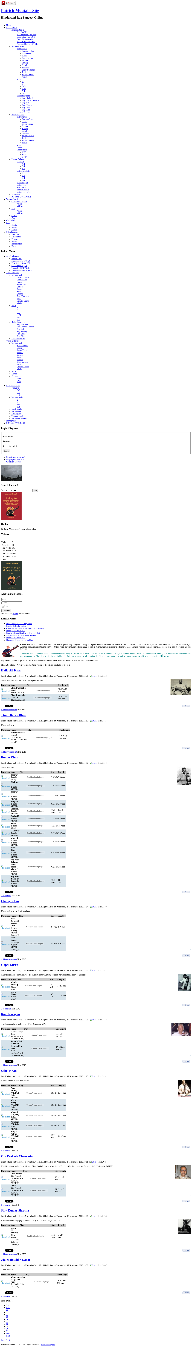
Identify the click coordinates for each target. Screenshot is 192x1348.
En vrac (14, 246)
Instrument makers (24, 192)
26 (7, 1319)
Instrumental (22, 49)
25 (7, 1317)
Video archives (17, 114)
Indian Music (11, 27)
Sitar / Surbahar (28, 70)
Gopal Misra (9, 964)
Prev (8, 1307)
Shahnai (25, 67)
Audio (19, 204)
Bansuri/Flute (27, 119)
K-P (23, 178)
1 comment (5, 1151)
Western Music (12, 199)
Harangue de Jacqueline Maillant (19, 640)
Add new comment (9, 710)
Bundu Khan (9, 757)
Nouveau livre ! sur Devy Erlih (19, 623)
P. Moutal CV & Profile (21, 197)
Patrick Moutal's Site (20, 10)
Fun (8, 223)
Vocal (19, 79)
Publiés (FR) (22, 32)
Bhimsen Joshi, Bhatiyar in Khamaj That (23, 633)
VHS (24, 152)
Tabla (24, 72)
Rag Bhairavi (27, 98)
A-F (23, 164)
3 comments (6, 1009)
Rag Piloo (26, 110)
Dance (19, 147)
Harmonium (27, 53)
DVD (24, 157)
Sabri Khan (9, 1070)
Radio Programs (23, 96)
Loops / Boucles (23, 112)
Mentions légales (48, 1345)
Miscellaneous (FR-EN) (26, 34)
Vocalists (20, 161)
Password (7, 441)
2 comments (6, 896)
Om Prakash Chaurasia (17, 1156)
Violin (24, 77)
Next (8, 1333)
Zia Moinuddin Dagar (15, 1259)
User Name (8, 436)
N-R (24, 91)
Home (8, 25)
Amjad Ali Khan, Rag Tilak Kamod (21, 635)
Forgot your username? (15, 459)
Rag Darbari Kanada (30, 100)
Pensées (14, 239)
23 (7, 1312)
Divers (14, 230)
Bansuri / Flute (28, 51)
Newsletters (16, 237)
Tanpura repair (23, 190)
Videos (19, 213)
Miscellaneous (12, 232)
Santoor (25, 60)
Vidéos (19, 206)
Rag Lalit (26, 107)
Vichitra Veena (28, 74)
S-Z (23, 93)
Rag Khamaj (27, 105)
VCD (24, 154)
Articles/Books (17, 30)
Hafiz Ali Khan (11, 670)
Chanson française (19, 201)
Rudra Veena (27, 58)
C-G (24, 86)
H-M (24, 89)
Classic (14, 215)
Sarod (24, 65)
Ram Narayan (10, 1014)
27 (7, 1322)
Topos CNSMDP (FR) (26, 41)
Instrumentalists (23, 171)
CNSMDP (10, 220)
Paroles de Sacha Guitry (16, 626)
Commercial (22, 150)
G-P (23, 166)
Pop (13, 218)
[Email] (93, 676)
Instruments (21, 185)
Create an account (13, 462)
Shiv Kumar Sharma (15, 1210)
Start (8, 1305)
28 (7, 1324)
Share (187, 706)
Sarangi (25, 63)
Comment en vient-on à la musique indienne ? (25, 628)
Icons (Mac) (16, 194)
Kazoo (24, 56)
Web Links (16, 234)
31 (7, 1331)
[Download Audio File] (5, 691)
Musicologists (22, 183)
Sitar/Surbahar (28, 136)
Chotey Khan (10, 901)
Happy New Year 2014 (15, 631)
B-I (23, 175)
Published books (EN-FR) (27, 44)
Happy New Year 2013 (15, 638)
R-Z (23, 168)
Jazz (13, 208)
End (8, 1336)
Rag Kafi (26, 103)
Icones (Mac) (16, 244)
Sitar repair (21, 187)
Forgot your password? (15, 457)
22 (7, 1310)
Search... (4, 490)
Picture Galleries (18, 159)
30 (7, 1329)
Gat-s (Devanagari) (25, 39)
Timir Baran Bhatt (13, 715)
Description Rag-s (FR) (26, 37)
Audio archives (17, 46)
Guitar (24, 121)
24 (7, 1315)
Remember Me (9, 446)
